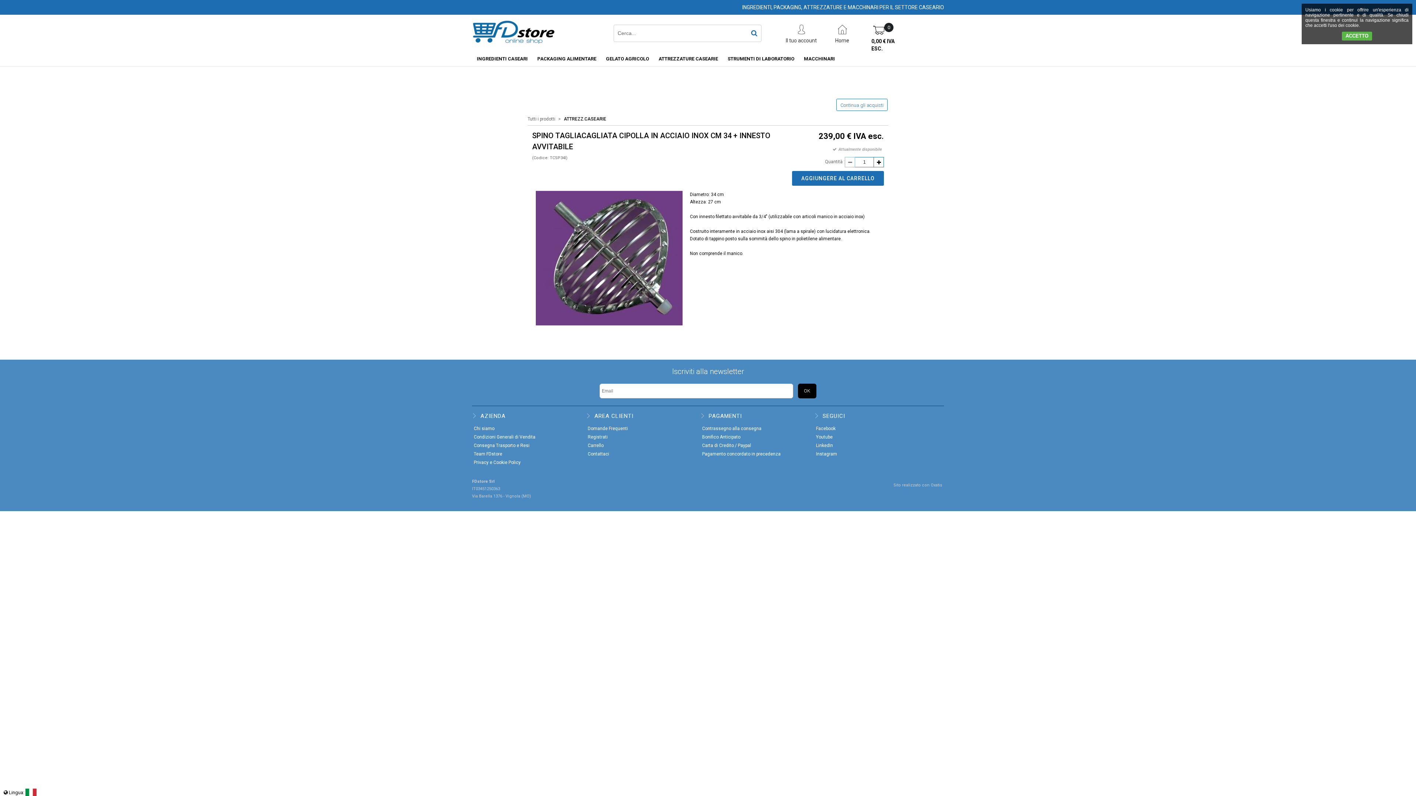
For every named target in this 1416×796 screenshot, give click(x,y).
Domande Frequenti (608, 428)
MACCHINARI (819, 59)
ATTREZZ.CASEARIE (585, 119)
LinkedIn (824, 445)
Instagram (826, 454)
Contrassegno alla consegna (731, 428)
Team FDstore (488, 454)
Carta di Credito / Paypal (726, 445)
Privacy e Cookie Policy (497, 462)
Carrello (596, 445)
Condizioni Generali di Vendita (504, 437)
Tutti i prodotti (541, 119)
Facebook (826, 428)
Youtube (824, 437)
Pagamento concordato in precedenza (741, 454)
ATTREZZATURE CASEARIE (688, 59)
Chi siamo (484, 428)
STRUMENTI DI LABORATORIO (761, 59)
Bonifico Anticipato (721, 437)
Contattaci (598, 454)
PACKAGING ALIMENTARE (566, 59)
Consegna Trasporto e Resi (502, 445)
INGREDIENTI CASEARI (502, 59)
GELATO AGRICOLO (627, 59)
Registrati (598, 437)
